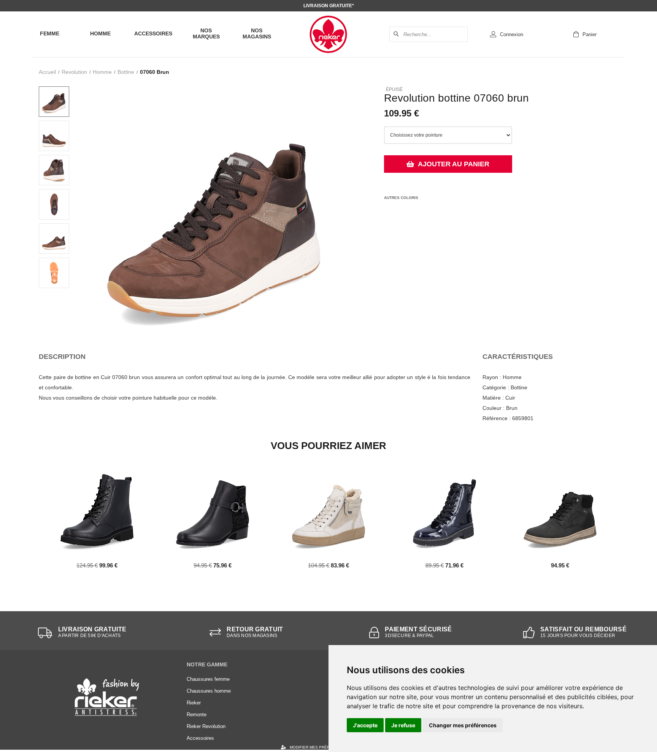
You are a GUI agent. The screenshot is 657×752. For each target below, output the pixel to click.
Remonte (196, 714)
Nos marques (206, 33)
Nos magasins (257, 33)
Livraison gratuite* (328, 5)
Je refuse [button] (403, 725)
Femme (49, 33)
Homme (100, 33)
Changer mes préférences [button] (463, 725)
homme (102, 72)
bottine (125, 72)
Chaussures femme (208, 679)
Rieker (194, 703)
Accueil (47, 72)
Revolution (74, 72)
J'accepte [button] (365, 725)
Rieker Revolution (206, 726)
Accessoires (153, 33)
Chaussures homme (209, 691)
